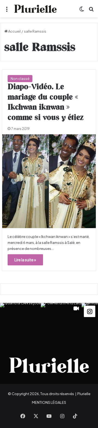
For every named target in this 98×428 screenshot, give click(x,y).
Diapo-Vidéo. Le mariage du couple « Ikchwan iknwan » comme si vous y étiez (46, 102)
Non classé (20, 78)
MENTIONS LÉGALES (49, 402)
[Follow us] (90, 311)
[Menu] (7, 11)
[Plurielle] (35, 9)
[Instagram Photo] (20, 323)
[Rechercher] (91, 11)
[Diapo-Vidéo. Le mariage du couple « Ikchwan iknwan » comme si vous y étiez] (49, 181)
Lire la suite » (25, 259)
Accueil (14, 31)
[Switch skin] (81, 11)
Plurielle (83, 394)
